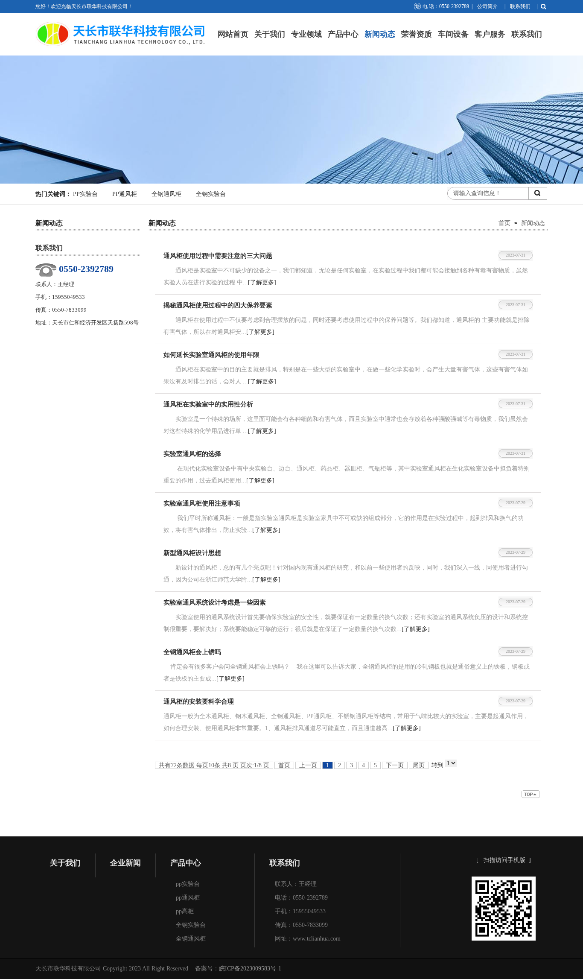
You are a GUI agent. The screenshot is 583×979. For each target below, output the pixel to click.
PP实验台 (85, 194)
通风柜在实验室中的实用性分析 (208, 404)
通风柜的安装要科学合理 (198, 701)
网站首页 (233, 34)
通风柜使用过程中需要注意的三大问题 (217, 255)
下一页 (395, 765)
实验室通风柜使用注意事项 (201, 503)
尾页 (419, 765)
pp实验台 (188, 884)
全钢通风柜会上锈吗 (192, 652)
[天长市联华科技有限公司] (120, 20)
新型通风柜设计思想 (192, 552)
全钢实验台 (211, 194)
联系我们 (520, 6)
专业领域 (306, 34)
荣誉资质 (416, 34)
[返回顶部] (531, 796)
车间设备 (453, 34)
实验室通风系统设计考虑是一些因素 (214, 602)
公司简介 (487, 6)
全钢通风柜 (166, 194)
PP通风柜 (124, 194)
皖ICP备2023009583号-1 (250, 968)
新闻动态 (379, 34)
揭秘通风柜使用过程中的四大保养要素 (217, 305)
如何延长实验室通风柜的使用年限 (211, 354)
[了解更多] (262, 282)
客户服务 (490, 34)
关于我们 (269, 34)
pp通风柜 (188, 897)
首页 (504, 222)
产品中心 (343, 34)
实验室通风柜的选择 (192, 453)
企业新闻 (125, 863)
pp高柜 (185, 911)
